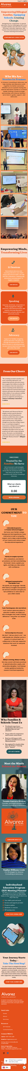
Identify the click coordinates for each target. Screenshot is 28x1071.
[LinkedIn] (8, 1053)
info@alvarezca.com (9, 1039)
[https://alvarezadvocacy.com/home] (6, 5)
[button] (25, 4)
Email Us (20, 1)
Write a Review (14, 497)
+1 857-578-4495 (7, 1036)
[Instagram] (4, 1053)
